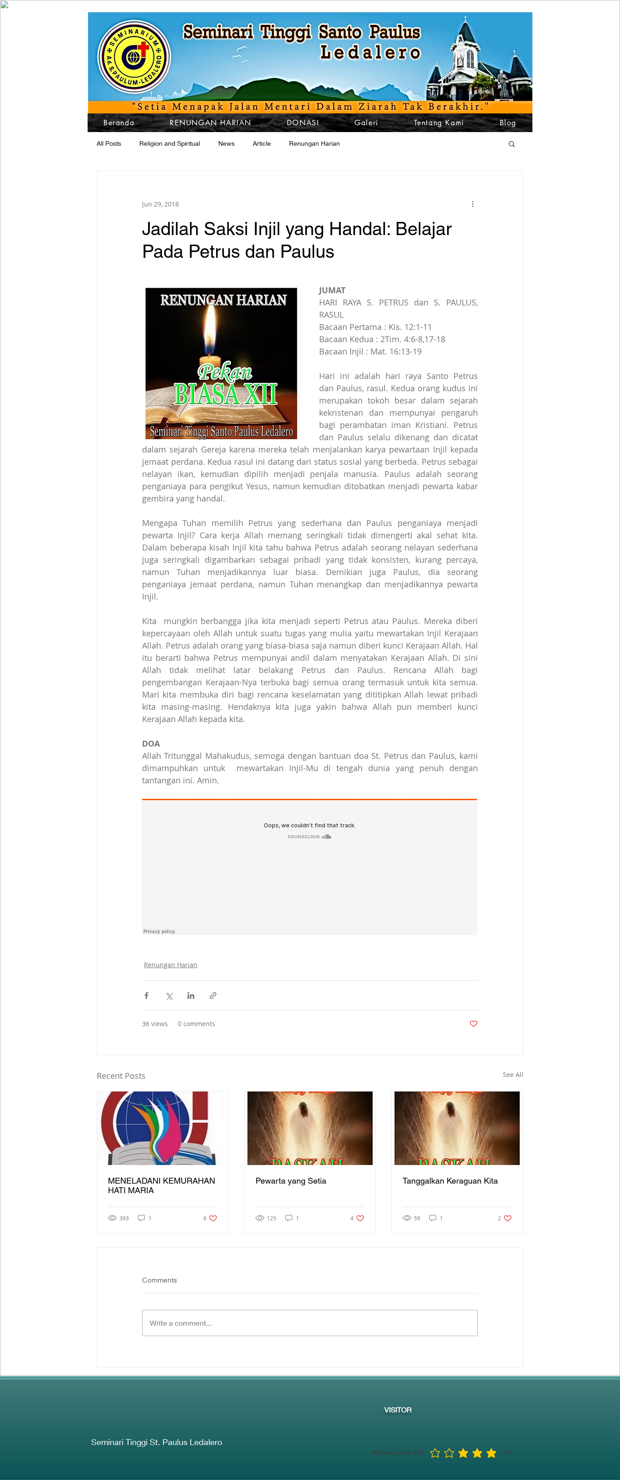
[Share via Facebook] (146, 995)
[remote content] (310, 868)
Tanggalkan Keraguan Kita (450, 1180)
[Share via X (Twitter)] (168, 995)
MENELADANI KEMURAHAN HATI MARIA (161, 1185)
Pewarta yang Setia (291, 1180)
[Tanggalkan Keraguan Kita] (457, 1128)
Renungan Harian (170, 964)
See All (513, 1074)
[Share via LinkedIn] (191, 995)
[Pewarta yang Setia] (310, 1128)
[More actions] (472, 203)
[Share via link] (213, 995)
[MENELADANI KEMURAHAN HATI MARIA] (162, 1128)
